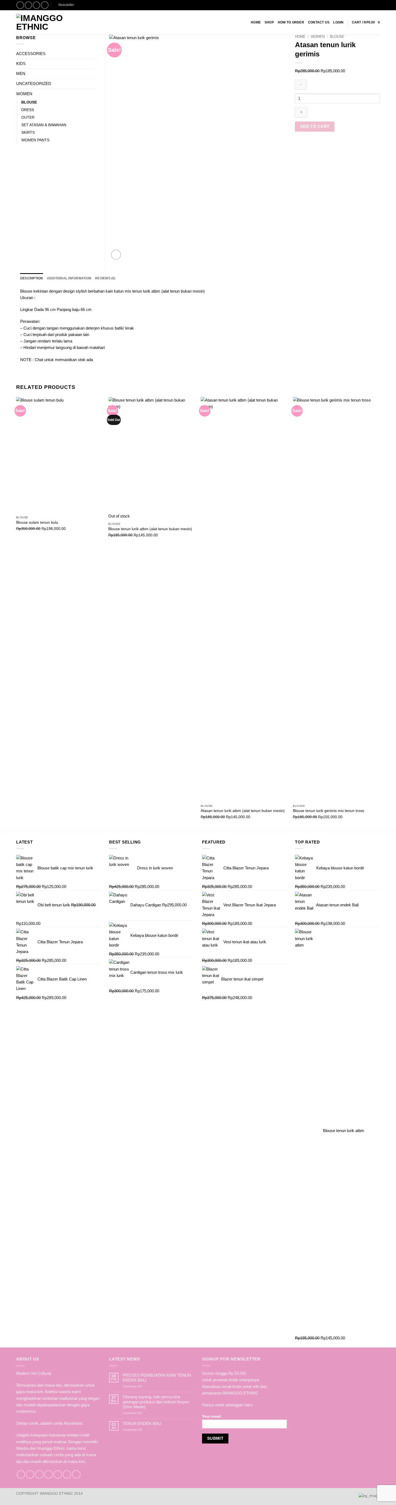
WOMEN (318, 37)
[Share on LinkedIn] (323, 144)
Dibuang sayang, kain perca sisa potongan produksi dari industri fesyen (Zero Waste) (156, 1401)
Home (256, 22)
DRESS (27, 110)
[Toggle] (93, 53)
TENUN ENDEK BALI (142, 1423)
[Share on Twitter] (304, 144)
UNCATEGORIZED (33, 83)
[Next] (380, 613)
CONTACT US (318, 22)
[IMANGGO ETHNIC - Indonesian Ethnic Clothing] (49, 22)
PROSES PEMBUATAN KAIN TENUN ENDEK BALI (157, 1377)
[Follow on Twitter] (39, 1474)
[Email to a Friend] (310, 144)
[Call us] (58, 1474)
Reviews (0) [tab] (105, 278)
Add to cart (314, 126)
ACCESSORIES (31, 53)
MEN (20, 73)
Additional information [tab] (69, 278)
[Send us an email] (36, 5)
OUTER (27, 117)
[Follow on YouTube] (76, 1474)
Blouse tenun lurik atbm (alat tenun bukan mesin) (150, 529)
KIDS (21, 63)
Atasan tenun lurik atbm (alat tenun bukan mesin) (243, 811)
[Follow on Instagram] (28, 5)
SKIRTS (28, 133)
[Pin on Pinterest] (317, 144)
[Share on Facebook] (298, 144)
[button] (64, 5)
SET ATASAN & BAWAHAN (43, 125)
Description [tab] (31, 278)
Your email (211, 1416)
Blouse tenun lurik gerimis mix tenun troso (328, 811)
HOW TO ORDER (291, 22)
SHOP (269, 22)
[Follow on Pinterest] (44, 5)
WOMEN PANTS (35, 140)
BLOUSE (337, 37)
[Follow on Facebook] (20, 5)
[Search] (378, 5)
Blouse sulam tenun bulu (37, 522)
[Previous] (16, 613)
